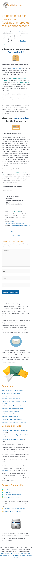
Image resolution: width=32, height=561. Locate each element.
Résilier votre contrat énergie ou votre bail (14, 422)
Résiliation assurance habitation (11, 398)
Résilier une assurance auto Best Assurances (15, 430)
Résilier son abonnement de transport (12, 408)
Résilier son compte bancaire (10, 414)
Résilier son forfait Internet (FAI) (11, 416)
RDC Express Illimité (16, 68)
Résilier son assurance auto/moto (11, 411)
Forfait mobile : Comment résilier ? (11, 393)
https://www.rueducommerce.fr (20, 225)
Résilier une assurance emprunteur (12, 419)
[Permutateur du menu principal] (28, 5)
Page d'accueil (5, 553)
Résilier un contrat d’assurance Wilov (12, 439)
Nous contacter (14, 553)
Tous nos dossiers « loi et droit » (13, 511)
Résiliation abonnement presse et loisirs (13, 396)
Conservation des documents (12, 494)
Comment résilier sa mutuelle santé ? (12, 390)
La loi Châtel (7, 492)
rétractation (5, 470)
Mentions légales (25, 553)
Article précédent (16, 232)
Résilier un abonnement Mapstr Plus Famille (14, 435)
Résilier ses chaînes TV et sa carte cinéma (14, 406)
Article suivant (16, 235)
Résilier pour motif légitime (11, 497)
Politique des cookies (6, 555)
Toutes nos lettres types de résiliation (14, 508)
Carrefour (23, 41)
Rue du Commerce (16, 31)
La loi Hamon (7, 490)
